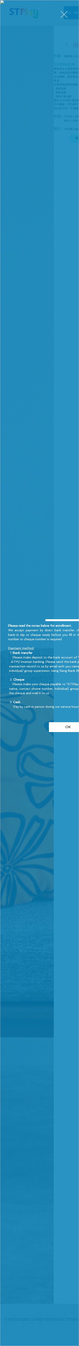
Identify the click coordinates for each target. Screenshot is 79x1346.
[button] (64, 14)
